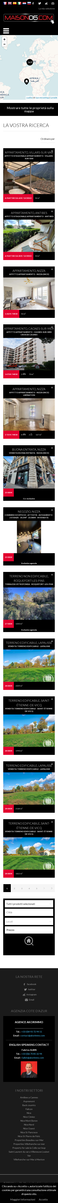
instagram (46, 3)
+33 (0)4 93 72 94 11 (31, 1031)
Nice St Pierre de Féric (29, 1136)
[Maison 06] (29, 23)
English (10, 3)
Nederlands (24, 3)
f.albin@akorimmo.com (33, 1057)
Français (5, 3)
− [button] (4, 44)
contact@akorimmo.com (33, 1035)
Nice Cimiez (29, 1116)
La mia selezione (47, 8)
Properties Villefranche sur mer (29, 1144)
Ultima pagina (51, 888)
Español (14, 3)
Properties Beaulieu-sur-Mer (29, 1140)
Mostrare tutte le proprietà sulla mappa (30, 109)
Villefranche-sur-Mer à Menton (29, 1159)
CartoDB (53, 98)
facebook (31, 984)
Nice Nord (29, 1124)
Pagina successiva (44, 888)
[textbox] (29, 912)
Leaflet (29, 98)
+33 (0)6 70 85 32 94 (31, 1053)
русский (29, 3)
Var (29, 1155)
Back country (29, 1105)
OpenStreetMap (42, 98)
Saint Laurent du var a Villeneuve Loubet (29, 1151)
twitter (39, 3)
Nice (29, 1113)
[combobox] (29, 912)
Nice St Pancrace (29, 1132)
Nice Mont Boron (29, 1120)
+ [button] (4, 39)
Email (52, 3)
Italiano (19, 3)
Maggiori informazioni (22, 1199)
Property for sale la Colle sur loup (29, 1147)
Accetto (43, 1199)
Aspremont (29, 1101)
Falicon (29, 1109)
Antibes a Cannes (29, 1097)
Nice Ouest (29, 1128)
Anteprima (29, 184)
